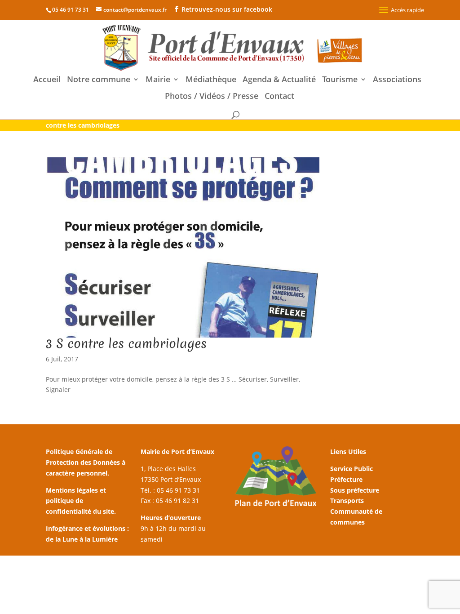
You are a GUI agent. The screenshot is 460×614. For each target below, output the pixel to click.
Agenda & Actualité (279, 80)
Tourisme (340, 80)
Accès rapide (407, 10)
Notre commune (98, 80)
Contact (279, 97)
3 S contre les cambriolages (126, 343)
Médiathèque (211, 80)
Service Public (351, 468)
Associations (397, 80)
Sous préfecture (354, 490)
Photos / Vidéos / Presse (211, 97)
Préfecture (346, 479)
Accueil (47, 80)
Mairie (158, 80)
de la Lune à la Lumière (82, 539)
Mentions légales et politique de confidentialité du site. (81, 501)
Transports (347, 500)
